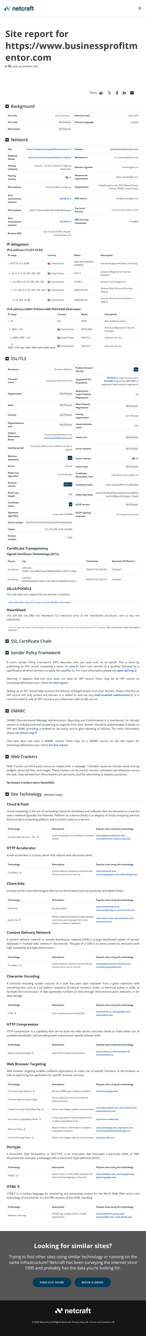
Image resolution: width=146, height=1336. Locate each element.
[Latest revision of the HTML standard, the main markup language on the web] (16, 1175)
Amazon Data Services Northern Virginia (50, 157)
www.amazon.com (124, 918)
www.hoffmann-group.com (110, 1213)
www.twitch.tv (103, 1011)
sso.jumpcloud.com (106, 963)
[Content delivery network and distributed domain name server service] (20, 872)
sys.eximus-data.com (107, 1119)
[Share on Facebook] (117, 92)
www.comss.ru (103, 1051)
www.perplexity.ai (106, 909)
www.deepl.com (128, 874)
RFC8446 (111, 377)
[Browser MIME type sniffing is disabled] (33, 1091)
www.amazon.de (121, 1051)
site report (60, 682)
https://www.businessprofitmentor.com (48, 149)
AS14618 (64, 198)
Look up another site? (24, 66)
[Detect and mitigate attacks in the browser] (42, 1109)
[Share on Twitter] (109, 92)
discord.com (124, 963)
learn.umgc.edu (122, 838)
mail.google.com (125, 1174)
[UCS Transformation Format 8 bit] (15, 1013)
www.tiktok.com (123, 1216)
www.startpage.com (106, 1127)
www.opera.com (104, 838)
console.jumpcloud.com (108, 966)
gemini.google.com (106, 1177)
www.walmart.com (106, 1111)
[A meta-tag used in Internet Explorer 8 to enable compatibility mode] (39, 1119)
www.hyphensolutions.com (110, 835)
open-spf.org (125, 670)
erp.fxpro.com (125, 1127)
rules (72, 666)
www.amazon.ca (104, 1054)
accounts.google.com (107, 1091)
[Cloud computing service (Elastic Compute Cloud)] (37, 837)
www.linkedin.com (106, 1174)
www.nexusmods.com (107, 906)
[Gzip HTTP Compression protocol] (32, 1053)
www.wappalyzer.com (107, 874)
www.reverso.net (125, 909)
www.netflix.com (105, 1216)
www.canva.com (104, 918)
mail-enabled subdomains (112, 695)
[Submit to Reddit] (101, 92)
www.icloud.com (128, 1107)
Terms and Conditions (101, 1322)
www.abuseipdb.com (107, 1107)
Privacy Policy (78, 1322)
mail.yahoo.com (104, 1014)
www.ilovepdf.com (106, 871)
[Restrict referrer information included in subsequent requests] (24, 1129)
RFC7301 (131, 381)
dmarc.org (27, 732)
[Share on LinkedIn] (124, 92)
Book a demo (93, 1282)
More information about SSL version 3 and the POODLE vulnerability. (40, 602)
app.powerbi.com (105, 1137)
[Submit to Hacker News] (132, 92)
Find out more (52, 1282)
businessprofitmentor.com (124, 149)
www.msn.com (104, 921)
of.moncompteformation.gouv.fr (113, 1130)
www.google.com (121, 1011)
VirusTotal (64, 187)
